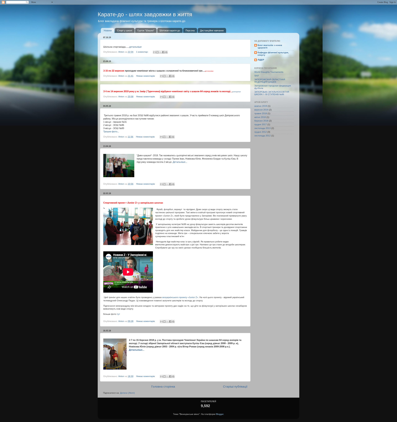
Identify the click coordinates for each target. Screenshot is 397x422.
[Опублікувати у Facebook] (163, 52)
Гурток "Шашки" (145, 30)
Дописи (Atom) (127, 393)
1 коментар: (142, 52)
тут (118, 314)
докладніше (236, 91)
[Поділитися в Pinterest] (166, 52)
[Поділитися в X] (160, 52)
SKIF (256, 76)
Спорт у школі (124, 30)
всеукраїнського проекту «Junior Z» (180, 297)
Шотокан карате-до (170, 30)
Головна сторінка (163, 386)
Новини (108, 30)
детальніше (135, 47)
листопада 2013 (262, 128)
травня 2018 (260, 113)
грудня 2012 (260, 132)
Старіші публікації (235, 386)
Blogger (219, 414)
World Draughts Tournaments (268, 72)
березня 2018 (261, 121)
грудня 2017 (260, 124)
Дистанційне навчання (212, 30)
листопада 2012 (262, 136)
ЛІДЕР (261, 60)
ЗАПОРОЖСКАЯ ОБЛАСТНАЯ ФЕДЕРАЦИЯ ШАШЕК (269, 80)
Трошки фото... (111, 131)
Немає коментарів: (146, 76)
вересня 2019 (261, 110)
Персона (190, 30)
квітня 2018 (260, 117)
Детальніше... (180, 162)
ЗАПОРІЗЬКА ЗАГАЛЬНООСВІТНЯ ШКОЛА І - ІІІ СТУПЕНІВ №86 (271, 93)
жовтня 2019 (260, 106)
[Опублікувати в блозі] (157, 52)
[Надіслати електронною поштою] (154, 52)
